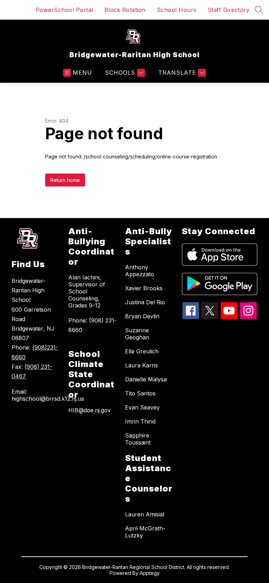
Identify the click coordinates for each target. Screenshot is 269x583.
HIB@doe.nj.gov (89, 410)
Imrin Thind (140, 421)
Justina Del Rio (145, 302)
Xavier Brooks (144, 288)
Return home (65, 180)
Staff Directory (229, 9)
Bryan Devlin (142, 316)
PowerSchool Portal (64, 9)
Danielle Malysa (146, 379)
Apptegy (150, 573)
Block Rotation (125, 9)
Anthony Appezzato (139, 271)
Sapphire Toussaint (138, 439)
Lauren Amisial (144, 514)
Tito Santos (140, 393)
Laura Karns (141, 365)
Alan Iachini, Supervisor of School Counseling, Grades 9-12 (86, 291)
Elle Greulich (142, 351)
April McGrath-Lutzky (145, 532)
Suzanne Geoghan (137, 334)
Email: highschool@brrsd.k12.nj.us (36, 395)
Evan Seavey (142, 407)
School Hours (176, 9)
